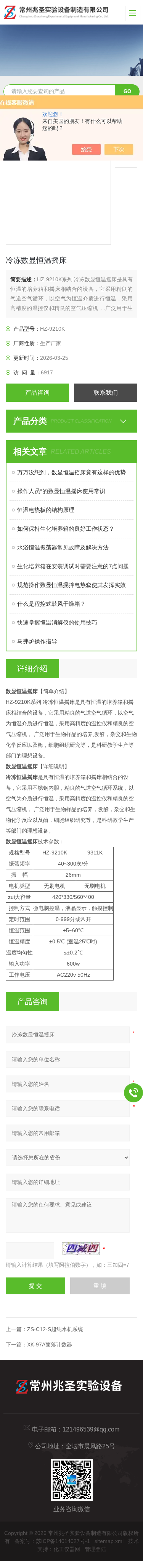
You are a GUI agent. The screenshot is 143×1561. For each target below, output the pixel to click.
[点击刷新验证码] (81, 1248)
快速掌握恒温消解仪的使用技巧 (57, 622)
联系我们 (105, 392)
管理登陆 (95, 1549)
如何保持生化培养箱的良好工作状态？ (65, 528)
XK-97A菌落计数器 (49, 1344)
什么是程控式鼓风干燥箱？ (51, 603)
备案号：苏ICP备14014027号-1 (52, 1541)
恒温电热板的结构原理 (45, 510)
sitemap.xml (109, 1541)
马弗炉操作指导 (37, 641)
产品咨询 (37, 392)
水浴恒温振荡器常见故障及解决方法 (63, 547)
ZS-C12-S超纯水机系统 (55, 1329)
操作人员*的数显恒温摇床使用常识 (61, 491)
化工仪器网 (66, 1549)
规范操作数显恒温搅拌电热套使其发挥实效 (71, 585)
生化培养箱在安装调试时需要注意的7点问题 (73, 566)
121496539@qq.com (91, 1429)
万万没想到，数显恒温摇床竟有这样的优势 (71, 472)
